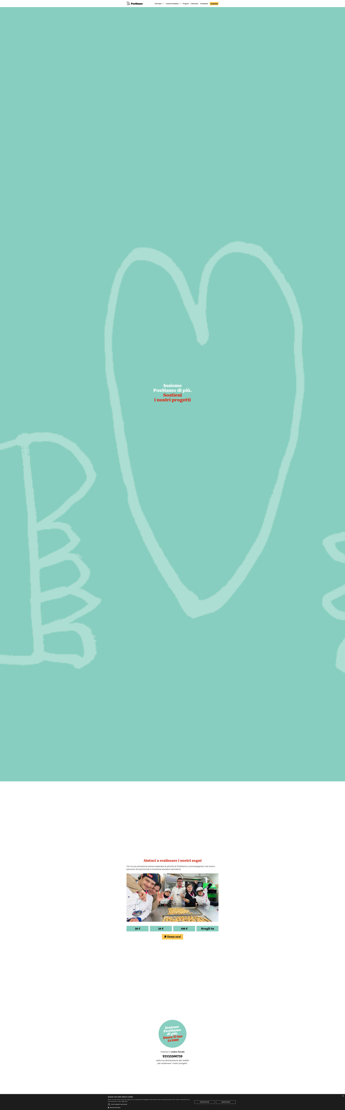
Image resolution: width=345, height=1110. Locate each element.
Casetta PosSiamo (172, 3)
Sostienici (214, 3)
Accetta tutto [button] (204, 1102)
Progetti (186, 3)
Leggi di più (125, 1101)
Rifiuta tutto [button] (226, 1102)
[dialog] (172, 1102)
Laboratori (194, 3)
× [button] (343, 1096)
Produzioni (204, 3)
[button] (172, 936)
